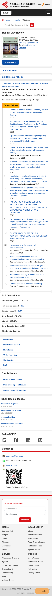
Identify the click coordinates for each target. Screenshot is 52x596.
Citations (22, 48)
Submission (10, 62)
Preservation (33, 565)
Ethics (30, 531)
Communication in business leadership (26, 283)
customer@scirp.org (14, 456)
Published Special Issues (14, 385)
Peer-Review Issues (36, 542)
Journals (16, 20)
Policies (32, 554)
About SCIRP (35, 527)
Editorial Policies (35, 535)
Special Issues (34, 549)
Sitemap (5, 542)
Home (7, 20)
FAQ (5, 365)
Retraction (32, 569)
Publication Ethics (35, 561)
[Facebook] (16, 440)
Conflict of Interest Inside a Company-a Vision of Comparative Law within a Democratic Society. (29, 112)
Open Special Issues (12, 379)
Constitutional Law (8, 417)
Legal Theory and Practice (11, 410)
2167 (20, 311)
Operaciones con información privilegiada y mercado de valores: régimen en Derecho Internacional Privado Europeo (28, 138)
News (4, 549)
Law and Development (9, 404)
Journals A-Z (7, 531)
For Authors (33, 538)
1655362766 (11, 465)
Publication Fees (35, 546)
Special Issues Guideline (14, 390)
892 (22, 306)
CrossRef (27, 105)
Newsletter (8, 350)
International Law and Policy (12, 424)
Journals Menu (9, 70)
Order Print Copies (10, 565)
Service (6, 554)
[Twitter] (4, 440)
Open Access (33, 558)
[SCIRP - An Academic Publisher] (18, 4)
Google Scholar (11, 105)
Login (6, 12)
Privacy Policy (34, 573)
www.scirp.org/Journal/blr (28, 43)
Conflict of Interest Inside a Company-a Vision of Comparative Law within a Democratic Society (29, 150)
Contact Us (8, 360)
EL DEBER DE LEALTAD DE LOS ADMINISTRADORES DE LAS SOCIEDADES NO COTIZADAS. (28, 236)
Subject (5, 535)
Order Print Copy (11, 355)
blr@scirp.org (30, 45)
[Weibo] (40, 440)
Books (4, 538)
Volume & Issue (8, 580)
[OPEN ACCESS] (44, 4)
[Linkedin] (28, 440)
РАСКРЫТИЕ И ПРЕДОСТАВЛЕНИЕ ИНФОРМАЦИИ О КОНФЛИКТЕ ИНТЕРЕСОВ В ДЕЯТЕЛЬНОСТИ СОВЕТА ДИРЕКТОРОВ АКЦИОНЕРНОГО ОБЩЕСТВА (28, 207)
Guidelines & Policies (12, 77)
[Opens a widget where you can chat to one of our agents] (42, 591)
